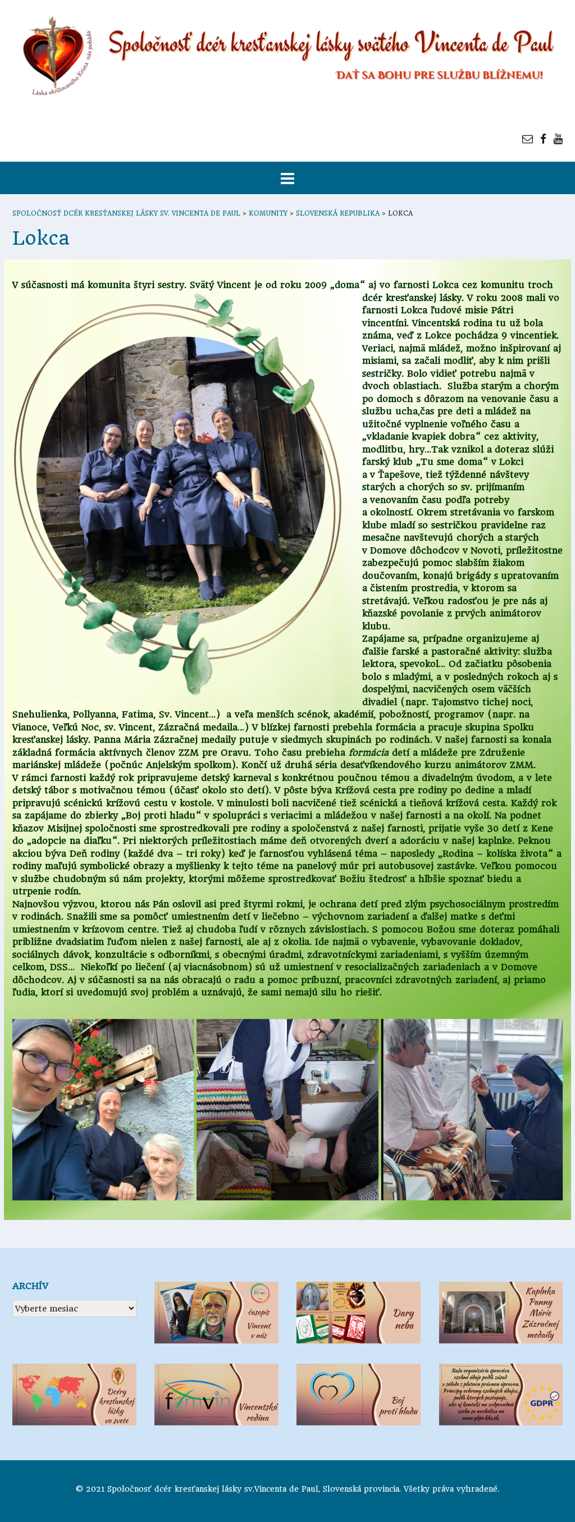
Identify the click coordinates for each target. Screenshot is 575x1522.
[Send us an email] (527, 138)
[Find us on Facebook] (543, 138)
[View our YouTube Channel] (558, 138)
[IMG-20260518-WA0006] (287, 1109)
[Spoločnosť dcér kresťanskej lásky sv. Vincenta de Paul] (287, 56)
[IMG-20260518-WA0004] (103, 1109)
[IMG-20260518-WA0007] (472, 1109)
